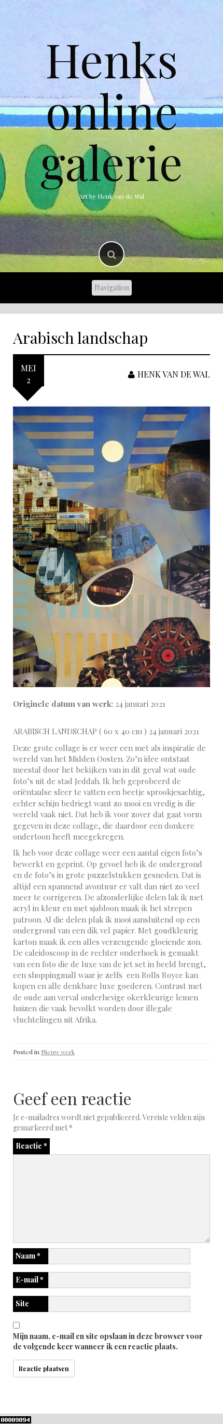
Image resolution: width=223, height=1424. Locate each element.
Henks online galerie (111, 110)
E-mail (30, 1280)
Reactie (31, 1146)
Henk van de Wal (173, 374)
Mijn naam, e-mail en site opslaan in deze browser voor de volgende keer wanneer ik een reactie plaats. (108, 1341)
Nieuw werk (58, 1052)
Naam (28, 1256)
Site (22, 1303)
